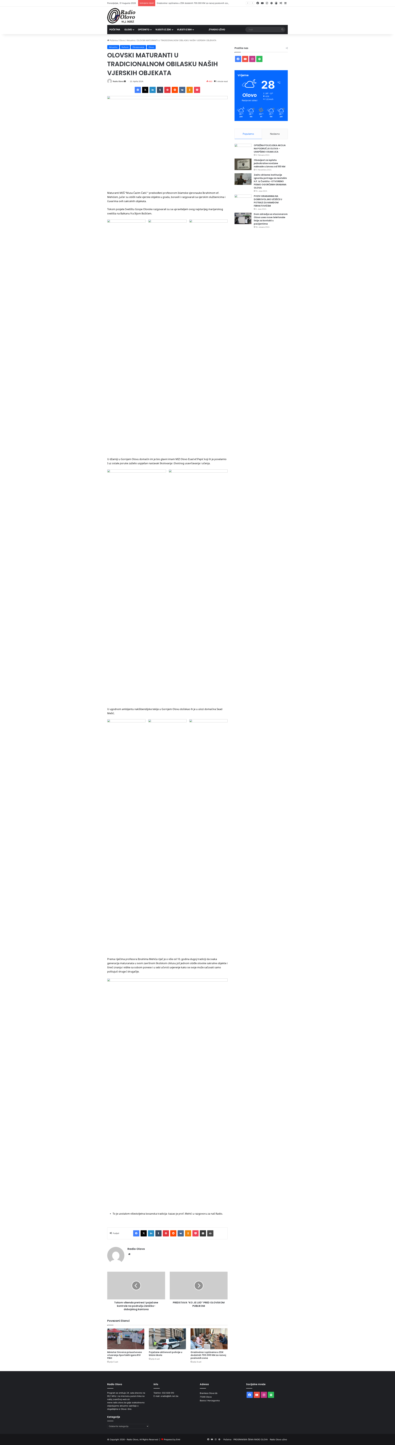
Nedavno (275, 133)
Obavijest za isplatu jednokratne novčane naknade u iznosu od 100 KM (269, 163)
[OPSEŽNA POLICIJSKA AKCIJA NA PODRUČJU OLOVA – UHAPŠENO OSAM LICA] (243, 149)
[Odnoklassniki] (190, 90)
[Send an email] (125, 81)
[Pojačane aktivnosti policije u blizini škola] (167, 1338)
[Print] (210, 1233)
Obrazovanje (138, 47)
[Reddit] (175, 90)
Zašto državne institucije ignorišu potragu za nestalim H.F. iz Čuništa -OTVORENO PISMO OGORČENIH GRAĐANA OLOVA (270, 181)
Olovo (128, 29)
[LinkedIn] (153, 90)
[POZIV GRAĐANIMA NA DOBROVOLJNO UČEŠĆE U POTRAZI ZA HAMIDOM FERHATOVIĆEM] (243, 200)
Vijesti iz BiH (184, 29)
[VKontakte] (182, 90)
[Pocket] (197, 90)
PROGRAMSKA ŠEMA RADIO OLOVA (250, 1439)
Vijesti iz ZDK (163, 29)
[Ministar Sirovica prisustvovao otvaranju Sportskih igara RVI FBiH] (125, 1338)
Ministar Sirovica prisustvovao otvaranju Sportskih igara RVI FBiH (124, 1355)
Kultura (125, 47)
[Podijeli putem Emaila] (203, 1233)
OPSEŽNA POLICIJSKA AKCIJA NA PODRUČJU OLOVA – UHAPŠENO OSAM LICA (270, 148)
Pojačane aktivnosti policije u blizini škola (165, 1354)
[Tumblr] (160, 90)
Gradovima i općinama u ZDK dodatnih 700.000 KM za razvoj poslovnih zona (208, 1355)
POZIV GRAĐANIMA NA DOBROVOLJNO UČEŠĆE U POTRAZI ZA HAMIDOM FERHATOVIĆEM (268, 201)
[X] (145, 90)
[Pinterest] (167, 90)
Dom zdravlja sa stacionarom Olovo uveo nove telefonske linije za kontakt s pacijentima (271, 219)
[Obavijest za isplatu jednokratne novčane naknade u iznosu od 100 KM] (243, 164)
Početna (114, 29)
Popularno (248, 133)
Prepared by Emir (172, 1439)
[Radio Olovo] (121, 15)
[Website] (129, 1254)
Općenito (143, 29)
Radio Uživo (218, 29)
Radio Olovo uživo (278, 1439)
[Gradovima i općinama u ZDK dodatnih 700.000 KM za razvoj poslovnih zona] (209, 1338)
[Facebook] (138, 90)
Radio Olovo (118, 81)
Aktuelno (131, 40)
